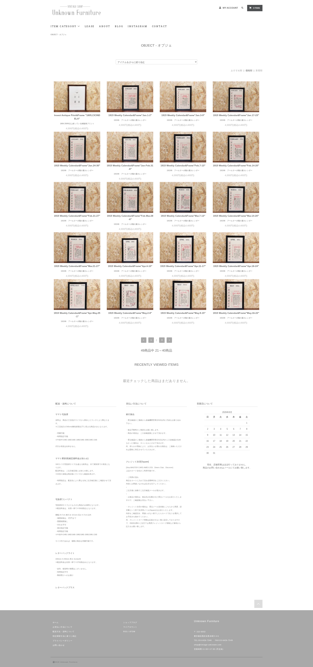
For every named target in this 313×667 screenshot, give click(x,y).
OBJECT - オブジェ (59, 34)
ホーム (56, 622)
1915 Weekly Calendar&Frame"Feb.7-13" (183, 165)
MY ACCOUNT (230, 8)
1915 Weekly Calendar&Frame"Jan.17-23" (236, 115)
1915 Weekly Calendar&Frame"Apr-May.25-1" (77, 315)
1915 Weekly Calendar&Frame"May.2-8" (130, 313)
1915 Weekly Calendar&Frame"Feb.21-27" (77, 216)
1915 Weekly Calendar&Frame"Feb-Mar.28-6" (130, 218)
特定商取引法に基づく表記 (64, 636)
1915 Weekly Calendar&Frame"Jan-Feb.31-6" (130, 167)
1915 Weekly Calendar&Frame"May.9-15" (183, 313)
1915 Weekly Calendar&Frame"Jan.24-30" (77, 165)
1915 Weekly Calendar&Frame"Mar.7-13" (183, 216)
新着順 (259, 70)
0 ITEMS (256, 8)
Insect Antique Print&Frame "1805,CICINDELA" (77, 117)
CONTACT (159, 26)
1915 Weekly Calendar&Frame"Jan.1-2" (130, 115)
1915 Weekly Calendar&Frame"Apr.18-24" (236, 266)
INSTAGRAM (137, 26)
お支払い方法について (62, 627)
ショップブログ (130, 622)
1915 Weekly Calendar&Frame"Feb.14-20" (236, 165)
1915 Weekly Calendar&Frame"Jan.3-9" (183, 115)
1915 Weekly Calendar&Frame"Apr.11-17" (183, 266)
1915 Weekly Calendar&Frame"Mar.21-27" (77, 266)
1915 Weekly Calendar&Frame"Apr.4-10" (130, 266)
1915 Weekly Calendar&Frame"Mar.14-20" (236, 216)
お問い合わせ (59, 645)
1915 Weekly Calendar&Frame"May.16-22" (236, 313)
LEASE (89, 26)
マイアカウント (130, 627)
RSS (125, 631)
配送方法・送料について (63, 631)
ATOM (132, 631)
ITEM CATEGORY (64, 26)
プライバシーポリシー (62, 641)
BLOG (119, 26)
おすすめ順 (236, 70)
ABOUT (104, 26)
